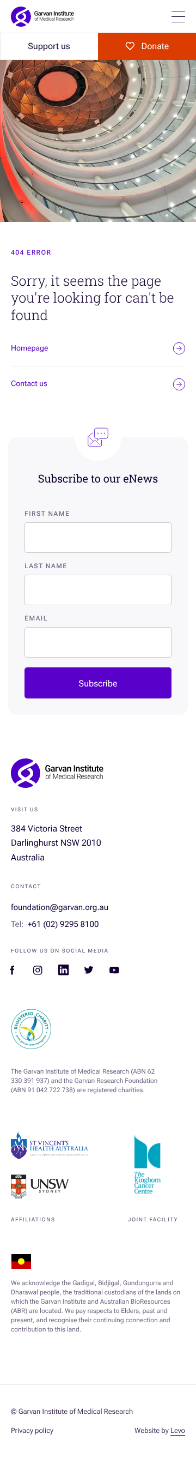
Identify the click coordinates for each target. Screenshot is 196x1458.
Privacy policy (32, 1431)
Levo (177, 1431)
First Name (47, 513)
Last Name (46, 566)
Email (36, 618)
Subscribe (98, 683)
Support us (49, 46)
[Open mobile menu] (178, 16)
